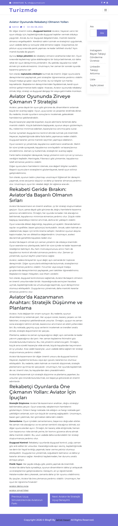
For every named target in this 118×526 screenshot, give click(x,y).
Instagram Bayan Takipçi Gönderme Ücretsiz (98, 55)
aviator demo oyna (18, 486)
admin (15, 27)
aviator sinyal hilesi (18, 490)
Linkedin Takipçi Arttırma (95, 70)
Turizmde (23, 10)
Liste (92, 79)
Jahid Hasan (63, 520)
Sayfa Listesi (97, 85)
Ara (92, 26)
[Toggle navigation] (105, 10)
